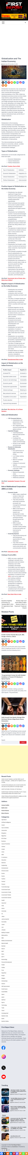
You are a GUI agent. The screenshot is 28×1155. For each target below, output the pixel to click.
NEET (2, 951)
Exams (3, 876)
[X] (3, 82)
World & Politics (5, 1021)
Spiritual (3, 999)
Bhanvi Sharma (15, 1094)
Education (3, 860)
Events (3, 873)
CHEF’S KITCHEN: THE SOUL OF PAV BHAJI (11, 789)
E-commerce (4, 857)
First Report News (15, 1145)
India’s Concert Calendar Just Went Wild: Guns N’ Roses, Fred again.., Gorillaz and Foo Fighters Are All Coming (13, 781)
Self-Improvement (5, 986)
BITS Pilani (3, 838)
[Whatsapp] (14, 82)
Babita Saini (5, 64)
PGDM (2, 964)
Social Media (4, 991)
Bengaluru (3, 833)
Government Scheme (6, 897)
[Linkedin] (6, 82)
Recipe (3, 975)
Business (3, 841)
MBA (2, 938)
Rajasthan (3, 972)
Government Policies (6, 895)
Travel (2, 1010)
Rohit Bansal (14, 1122)
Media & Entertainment (6, 940)
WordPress (4, 1148)
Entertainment (4, 868)
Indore (2, 908)
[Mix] (11, 82)
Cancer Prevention (5, 843)
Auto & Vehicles (5, 827)
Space (2, 994)
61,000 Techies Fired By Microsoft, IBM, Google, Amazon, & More (12, 635)
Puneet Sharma (5, 810)
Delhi (2, 854)
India (2, 905)
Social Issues (4, 989)
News (2, 954)
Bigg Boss (3, 835)
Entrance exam (4, 870)
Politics (3, 967)
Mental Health (4, 943)
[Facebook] (17, 82)
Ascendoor (15, 1146)
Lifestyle (3, 929)
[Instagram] (20, 82)
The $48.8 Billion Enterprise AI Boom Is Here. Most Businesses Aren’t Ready (18, 1099)
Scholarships (4, 981)
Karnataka (3, 921)
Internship (3, 911)
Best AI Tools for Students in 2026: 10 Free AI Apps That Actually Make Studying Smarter (18, 1108)
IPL (2, 913)
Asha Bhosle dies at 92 (15, 1136)
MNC (9, 576)
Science (3, 983)
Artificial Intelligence (6, 822)
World (2, 1018)
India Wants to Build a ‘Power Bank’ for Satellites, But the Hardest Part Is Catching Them (18, 1091)
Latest (2, 924)
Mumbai (3, 946)
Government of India (6, 892)
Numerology (4, 959)
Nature (3, 948)
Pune (2, 970)
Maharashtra (4, 935)
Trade (2, 1007)
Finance (3, 884)
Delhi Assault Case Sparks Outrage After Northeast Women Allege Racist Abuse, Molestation (13, 719)
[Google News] (23, 82)
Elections (3, 862)
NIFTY (2, 956)
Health (3, 900)
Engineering (4, 865)
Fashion (3, 878)
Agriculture (4, 819)
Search (3, 740)
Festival (3, 881)
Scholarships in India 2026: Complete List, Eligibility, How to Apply (18, 1128)
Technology (4, 1005)
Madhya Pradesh (5, 932)
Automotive (4, 830)
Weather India (4, 1015)
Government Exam (5, 889)
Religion (3, 978)
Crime (2, 852)
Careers (3, 846)
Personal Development (6, 962)
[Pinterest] (8, 82)
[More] (6, 85)
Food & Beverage (5, 886)
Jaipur (2, 916)
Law (2, 927)
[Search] (25, 22)
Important (3, 903)
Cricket (3, 849)
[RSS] (3, 85)
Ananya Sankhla (5, 805)
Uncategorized (4, 1013)
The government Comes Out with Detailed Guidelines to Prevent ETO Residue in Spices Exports (13, 676)
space (2, 997)
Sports (3, 1002)
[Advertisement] (14, 39)
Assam (3, 825)
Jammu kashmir (5, 919)
